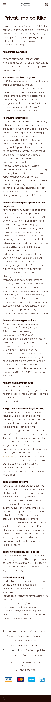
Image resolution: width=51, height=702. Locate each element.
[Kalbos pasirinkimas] (46, 4)
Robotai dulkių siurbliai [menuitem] (14, 631)
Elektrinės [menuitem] (14, 655)
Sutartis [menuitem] (27, 655)
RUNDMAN (8, 456)
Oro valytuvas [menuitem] (37, 631)
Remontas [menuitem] (23, 636)
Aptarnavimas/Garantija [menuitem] (24, 645)
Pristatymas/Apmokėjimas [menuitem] (24, 640)
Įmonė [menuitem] (38, 655)
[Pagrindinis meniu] (4, 4)
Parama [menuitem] (37, 636)
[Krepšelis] (3, 698)
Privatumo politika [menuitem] (12, 650)
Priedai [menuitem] (10, 636)
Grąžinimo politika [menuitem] (35, 650)
